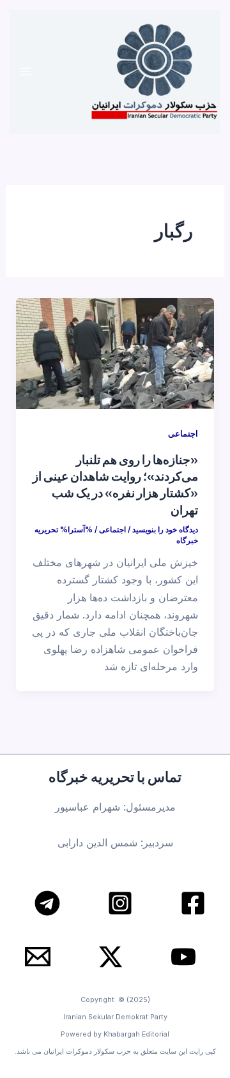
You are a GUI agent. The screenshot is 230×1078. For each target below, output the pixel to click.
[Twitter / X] (110, 957)
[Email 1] (38, 957)
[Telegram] (47, 903)
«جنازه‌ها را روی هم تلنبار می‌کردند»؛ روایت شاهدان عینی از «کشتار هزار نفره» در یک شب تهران (115, 484)
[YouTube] (183, 957)
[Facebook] (193, 903)
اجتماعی (183, 433)
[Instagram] (120, 903)
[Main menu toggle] (26, 71)
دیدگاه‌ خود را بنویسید (165, 529)
